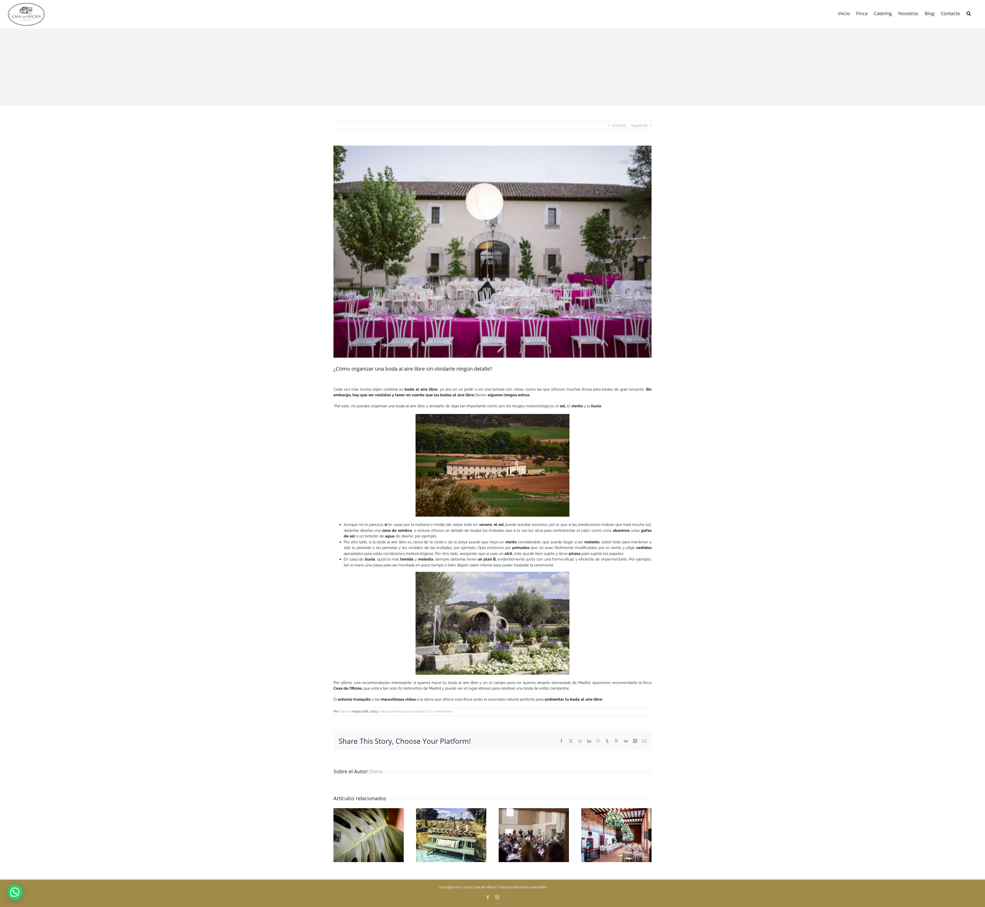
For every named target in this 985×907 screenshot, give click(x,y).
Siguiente (639, 125)
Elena (344, 711)
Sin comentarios (439, 711)
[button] (969, 13)
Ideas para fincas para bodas (402, 711)
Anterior (619, 125)
